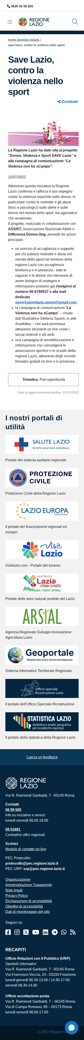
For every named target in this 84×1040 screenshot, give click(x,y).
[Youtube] (35, 932)
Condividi (69, 102)
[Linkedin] (45, 932)
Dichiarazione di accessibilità (28, 901)
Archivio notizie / (29, 39)
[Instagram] (17, 932)
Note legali (14, 890)
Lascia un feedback (42, 757)
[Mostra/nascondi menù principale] (11, 21)
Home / (13, 39)
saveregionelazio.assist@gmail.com (45, 302)
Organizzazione (17, 879)
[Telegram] (55, 932)
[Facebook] (8, 932)
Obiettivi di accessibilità (24, 906)
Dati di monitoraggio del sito (27, 912)
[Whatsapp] (64, 932)
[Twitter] (26, 932)
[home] (36, 21)
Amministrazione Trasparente (28, 885)
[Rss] (72, 932)
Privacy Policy (16, 896)
